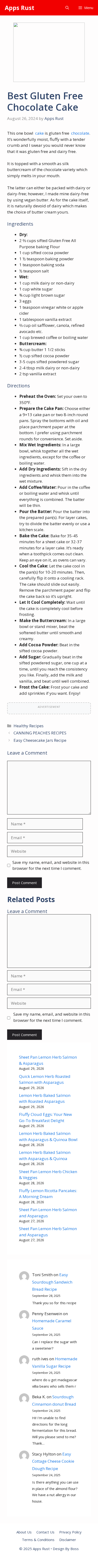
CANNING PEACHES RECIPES (40, 733)
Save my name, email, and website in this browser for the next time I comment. (50, 865)
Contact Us (45, 1532)
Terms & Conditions (38, 1539)
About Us (24, 1532)
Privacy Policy (70, 1532)
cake (39, 133)
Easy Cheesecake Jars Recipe (40, 740)
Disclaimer (67, 1539)
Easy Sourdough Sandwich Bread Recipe (52, 1282)
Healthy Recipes (29, 725)
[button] (67, 7)
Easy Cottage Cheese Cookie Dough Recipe (53, 1461)
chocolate (79, 133)
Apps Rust (19, 8)
